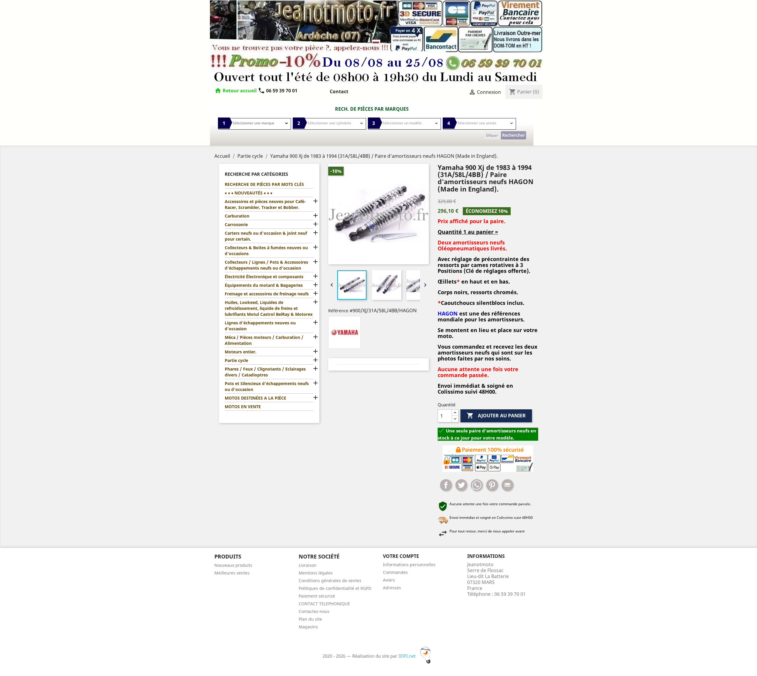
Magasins (308, 627)
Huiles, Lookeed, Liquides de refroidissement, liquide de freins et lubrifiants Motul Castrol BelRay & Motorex (269, 308)
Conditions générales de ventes (330, 580)
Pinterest (492, 485)
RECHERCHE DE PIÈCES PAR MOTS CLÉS (264, 184)
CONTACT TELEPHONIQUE (324, 603)
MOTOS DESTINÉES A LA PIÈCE (255, 398)
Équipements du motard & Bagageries (264, 285)
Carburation (237, 216)
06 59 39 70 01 (277, 90)
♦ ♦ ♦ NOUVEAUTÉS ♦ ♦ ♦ (248, 193)
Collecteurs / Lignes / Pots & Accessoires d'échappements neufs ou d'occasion (266, 265)
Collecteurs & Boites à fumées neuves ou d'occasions (266, 250)
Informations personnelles (409, 564)
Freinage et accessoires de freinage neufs (267, 294)
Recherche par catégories (256, 174)
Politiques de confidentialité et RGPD (335, 588)
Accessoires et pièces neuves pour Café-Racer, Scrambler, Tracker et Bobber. (265, 204)
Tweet (461, 485)
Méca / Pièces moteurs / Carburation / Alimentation (264, 340)
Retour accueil (240, 90)
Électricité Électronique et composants (264, 276)
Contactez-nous (314, 611)
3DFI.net (407, 656)
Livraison (307, 565)
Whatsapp (477, 485)
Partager (446, 485)
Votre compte (401, 556)
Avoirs (389, 580)
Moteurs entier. (240, 352)
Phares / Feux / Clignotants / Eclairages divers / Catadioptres (265, 372)
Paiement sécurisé (317, 596)
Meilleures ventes (232, 573)
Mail (507, 485)
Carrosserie (236, 224)
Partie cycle (236, 360)
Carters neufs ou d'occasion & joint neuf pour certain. (266, 236)
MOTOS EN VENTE (243, 406)
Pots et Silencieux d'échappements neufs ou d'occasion (267, 386)
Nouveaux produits (233, 565)
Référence (338, 310)
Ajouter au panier (496, 415)
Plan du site (310, 619)
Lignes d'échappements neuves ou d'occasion (260, 325)
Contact (339, 91)
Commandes (395, 572)
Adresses (392, 587)
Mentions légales (316, 573)
